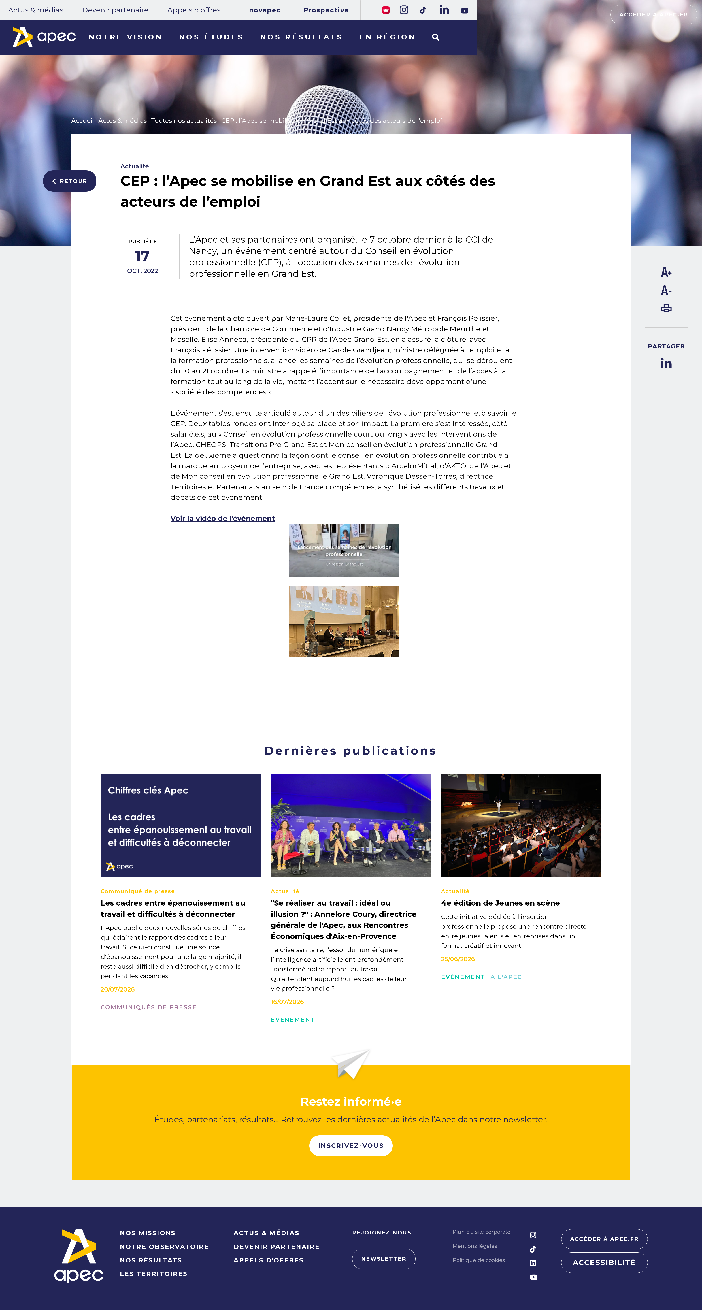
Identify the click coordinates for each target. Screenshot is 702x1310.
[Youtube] (465, 10)
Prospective (326, 10)
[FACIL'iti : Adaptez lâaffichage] (386, 9)
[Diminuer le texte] (666, 293)
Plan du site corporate (481, 1232)
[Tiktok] (423, 10)
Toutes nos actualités (184, 120)
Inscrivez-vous (351, 1145)
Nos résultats (301, 37)
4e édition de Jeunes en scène (500, 902)
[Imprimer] (666, 310)
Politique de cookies (479, 1260)
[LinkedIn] (443, 10)
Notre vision (125, 37)
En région (387, 37)
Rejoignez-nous (382, 1232)
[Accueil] (44, 37)
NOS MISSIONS (148, 1233)
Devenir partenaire (115, 10)
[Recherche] (435, 37)
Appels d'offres (193, 10)
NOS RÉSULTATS (151, 1260)
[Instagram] (403, 10)
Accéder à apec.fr (653, 14)
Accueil (82, 120)
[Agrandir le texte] (666, 274)
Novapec (265, 10)
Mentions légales (475, 1246)
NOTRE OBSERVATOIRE (164, 1246)
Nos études (211, 37)
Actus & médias (35, 10)
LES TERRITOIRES (154, 1273)
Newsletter (384, 1259)
